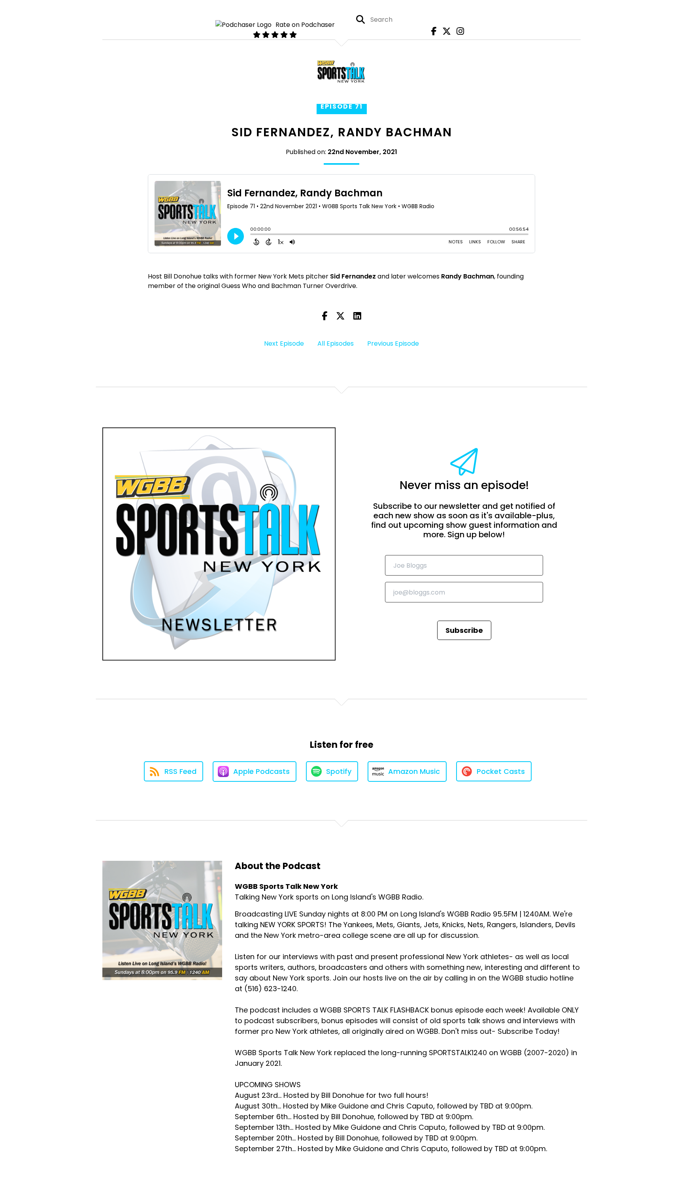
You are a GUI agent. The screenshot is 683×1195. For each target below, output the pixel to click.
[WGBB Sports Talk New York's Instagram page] (458, 31)
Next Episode (284, 343)
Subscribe (464, 630)
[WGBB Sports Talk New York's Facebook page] (432, 31)
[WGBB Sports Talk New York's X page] (444, 31)
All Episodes (335, 343)
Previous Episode (393, 343)
